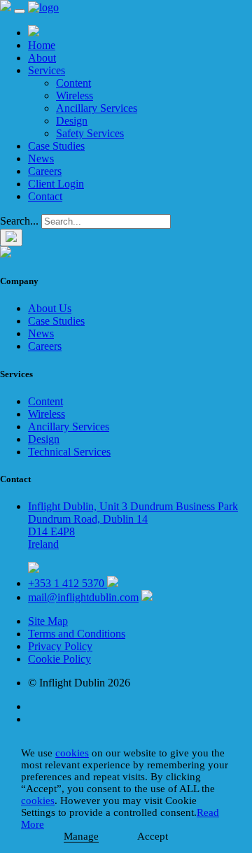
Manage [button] (81, 836)
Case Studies (56, 146)
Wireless (74, 95)
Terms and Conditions (76, 634)
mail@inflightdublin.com (83, 597)
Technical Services (69, 452)
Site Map (48, 621)
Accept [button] (152, 836)
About (42, 58)
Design (72, 121)
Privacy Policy (60, 646)
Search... (19, 221)
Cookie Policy (59, 659)
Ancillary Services (96, 108)
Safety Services (90, 133)
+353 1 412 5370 (67, 583)
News (41, 158)
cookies (72, 753)
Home (41, 45)
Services (46, 70)
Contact (45, 196)
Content (73, 83)
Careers (45, 171)
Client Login (56, 184)
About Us (49, 308)
